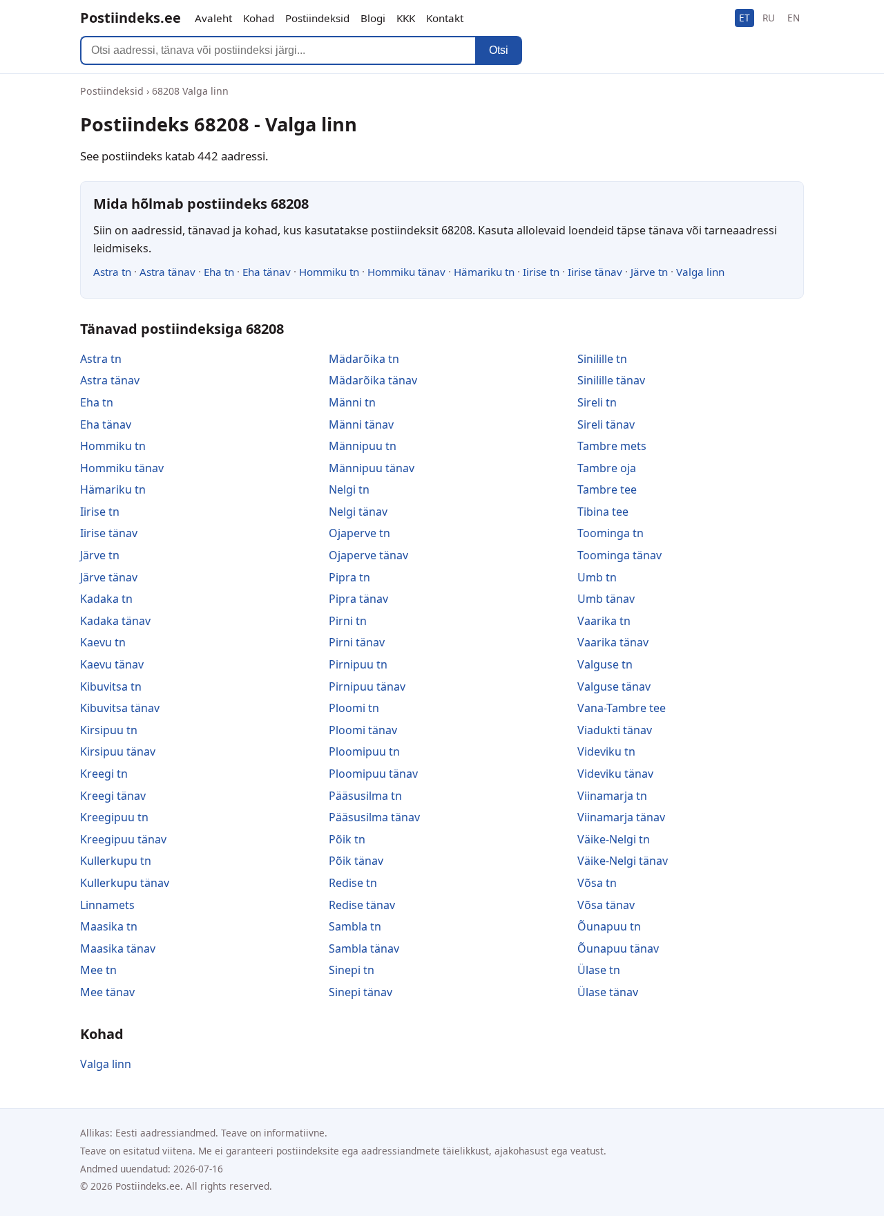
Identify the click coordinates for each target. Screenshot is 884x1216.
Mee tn (98, 970)
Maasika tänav (117, 948)
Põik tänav (356, 860)
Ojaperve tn (359, 533)
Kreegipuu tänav (123, 839)
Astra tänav (167, 272)
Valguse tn (605, 664)
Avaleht (213, 18)
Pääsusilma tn (365, 795)
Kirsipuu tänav (117, 751)
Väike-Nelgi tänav (622, 860)
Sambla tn (355, 926)
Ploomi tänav (363, 730)
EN (793, 17)
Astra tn (112, 272)
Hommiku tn (329, 272)
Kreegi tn (104, 773)
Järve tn (649, 272)
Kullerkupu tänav (124, 882)
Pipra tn (349, 577)
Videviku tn (606, 751)
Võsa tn (597, 882)
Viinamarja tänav (621, 817)
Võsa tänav (606, 905)
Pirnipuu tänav (367, 686)
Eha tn (219, 272)
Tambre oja (606, 468)
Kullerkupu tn (115, 860)
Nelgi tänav (358, 511)
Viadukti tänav (614, 730)
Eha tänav (266, 272)
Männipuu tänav (371, 468)
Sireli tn (597, 402)
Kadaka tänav (115, 620)
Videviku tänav (615, 773)
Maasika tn (108, 926)
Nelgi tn (349, 489)
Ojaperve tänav (368, 555)
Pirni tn (348, 620)
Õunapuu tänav (618, 948)
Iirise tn (541, 272)
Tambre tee (607, 489)
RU (768, 17)
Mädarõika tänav (373, 380)
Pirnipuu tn (358, 664)
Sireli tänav (606, 424)
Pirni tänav (357, 642)
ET (744, 17)
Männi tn (352, 402)
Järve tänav (108, 577)
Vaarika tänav (612, 642)
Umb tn (597, 577)
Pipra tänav (358, 598)
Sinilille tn (602, 358)
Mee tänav (107, 992)
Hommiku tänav (406, 272)
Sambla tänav (364, 948)
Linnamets (107, 905)
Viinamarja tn (612, 795)
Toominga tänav (619, 555)
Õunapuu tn (609, 926)
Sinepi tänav (360, 992)
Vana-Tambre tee (621, 707)
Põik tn (347, 839)
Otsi (498, 50)
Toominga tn (610, 533)
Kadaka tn (106, 598)
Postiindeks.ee (130, 17)
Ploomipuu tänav (373, 773)
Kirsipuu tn (108, 730)
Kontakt (444, 18)
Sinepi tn (351, 970)
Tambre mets (611, 445)
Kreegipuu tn (114, 817)
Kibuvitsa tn (111, 686)
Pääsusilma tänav (374, 817)
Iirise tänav (595, 272)
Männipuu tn (362, 445)
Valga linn (700, 272)
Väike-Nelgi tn (613, 839)
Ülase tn (598, 970)
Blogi (373, 18)
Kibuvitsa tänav (120, 707)
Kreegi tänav (113, 795)
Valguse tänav (614, 686)
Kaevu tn (103, 642)
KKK (405, 18)
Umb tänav (606, 598)
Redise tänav (362, 905)
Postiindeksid (317, 18)
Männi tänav (361, 424)
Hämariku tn (484, 272)
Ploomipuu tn (364, 751)
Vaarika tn (604, 620)
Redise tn (353, 882)
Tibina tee (602, 511)
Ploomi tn (354, 707)
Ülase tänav (607, 992)
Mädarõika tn (364, 358)
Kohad (258, 18)
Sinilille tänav (611, 380)
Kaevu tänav (112, 664)
